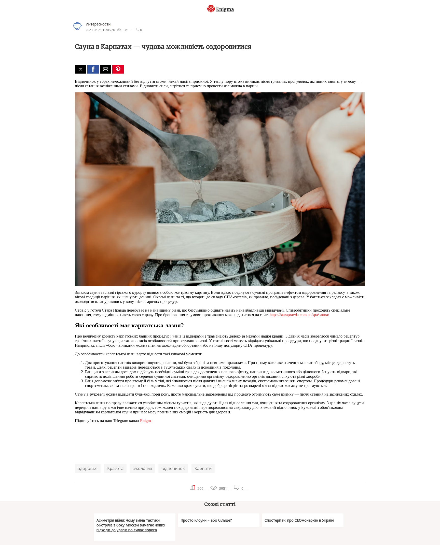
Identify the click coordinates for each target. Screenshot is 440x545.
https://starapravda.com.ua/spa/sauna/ (299, 315)
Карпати (203, 468)
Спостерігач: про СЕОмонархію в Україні (299, 520)
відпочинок (173, 468)
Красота (115, 468)
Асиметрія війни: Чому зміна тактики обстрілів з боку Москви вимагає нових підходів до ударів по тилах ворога (131, 525)
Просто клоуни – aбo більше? (206, 520)
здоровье (88, 468)
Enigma (225, 9)
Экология (142, 468)
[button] (80, 69)
